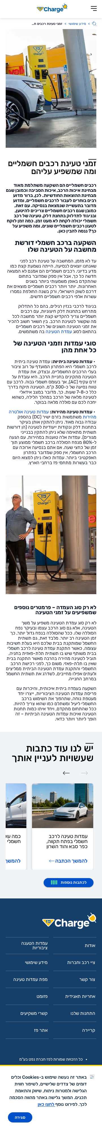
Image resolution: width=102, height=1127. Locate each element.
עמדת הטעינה (59, 331)
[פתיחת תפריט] (94, 9)
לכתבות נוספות (73, 882)
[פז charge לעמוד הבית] (51, 923)
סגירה (20, 1117)
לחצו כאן (46, 1104)
